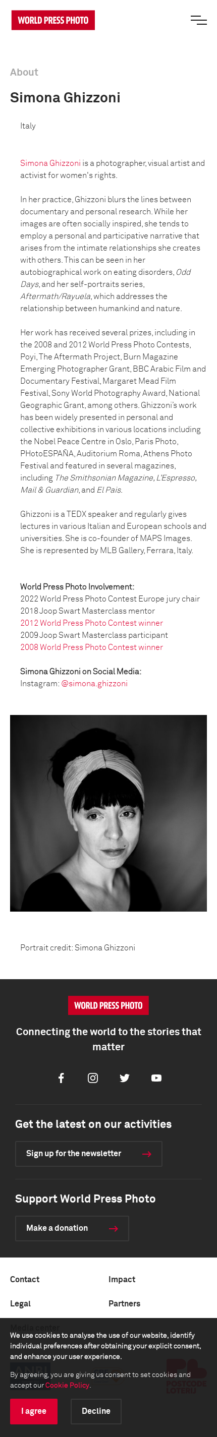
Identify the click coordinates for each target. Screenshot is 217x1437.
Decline (96, 1411)
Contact (24, 1280)
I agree (33, 1411)
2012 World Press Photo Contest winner (91, 623)
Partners (124, 1304)
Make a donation (57, 1228)
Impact (121, 1280)
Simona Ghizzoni (50, 163)
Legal (20, 1304)
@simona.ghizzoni (94, 684)
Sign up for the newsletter (73, 1154)
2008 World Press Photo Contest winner (91, 647)
